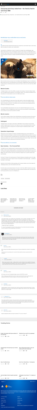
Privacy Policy (3, 400)
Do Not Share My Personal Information (8, 407)
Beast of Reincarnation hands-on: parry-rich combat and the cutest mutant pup (26, 348)
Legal (2, 403)
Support (18, 396)
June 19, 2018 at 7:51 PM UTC (7, 246)
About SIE (2, 398)
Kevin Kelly (6, 40)
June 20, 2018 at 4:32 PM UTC (8, 234)
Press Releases (3, 401)
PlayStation (6, 4)
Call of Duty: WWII (7, 178)
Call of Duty (2, 178)
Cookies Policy (19, 400)
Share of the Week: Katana (5, 362)
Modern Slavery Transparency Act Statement (25, 405)
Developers (3, 405)
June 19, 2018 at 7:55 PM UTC (7, 271)
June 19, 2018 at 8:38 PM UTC (8, 259)
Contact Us (19, 403)
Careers (18, 401)
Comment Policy (4, 396)
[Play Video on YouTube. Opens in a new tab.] (34, 77)
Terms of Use (19, 398)
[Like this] (8, 336)
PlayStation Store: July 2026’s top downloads (26, 333)
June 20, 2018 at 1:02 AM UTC (7, 297)
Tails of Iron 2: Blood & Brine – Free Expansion (27, 362)
